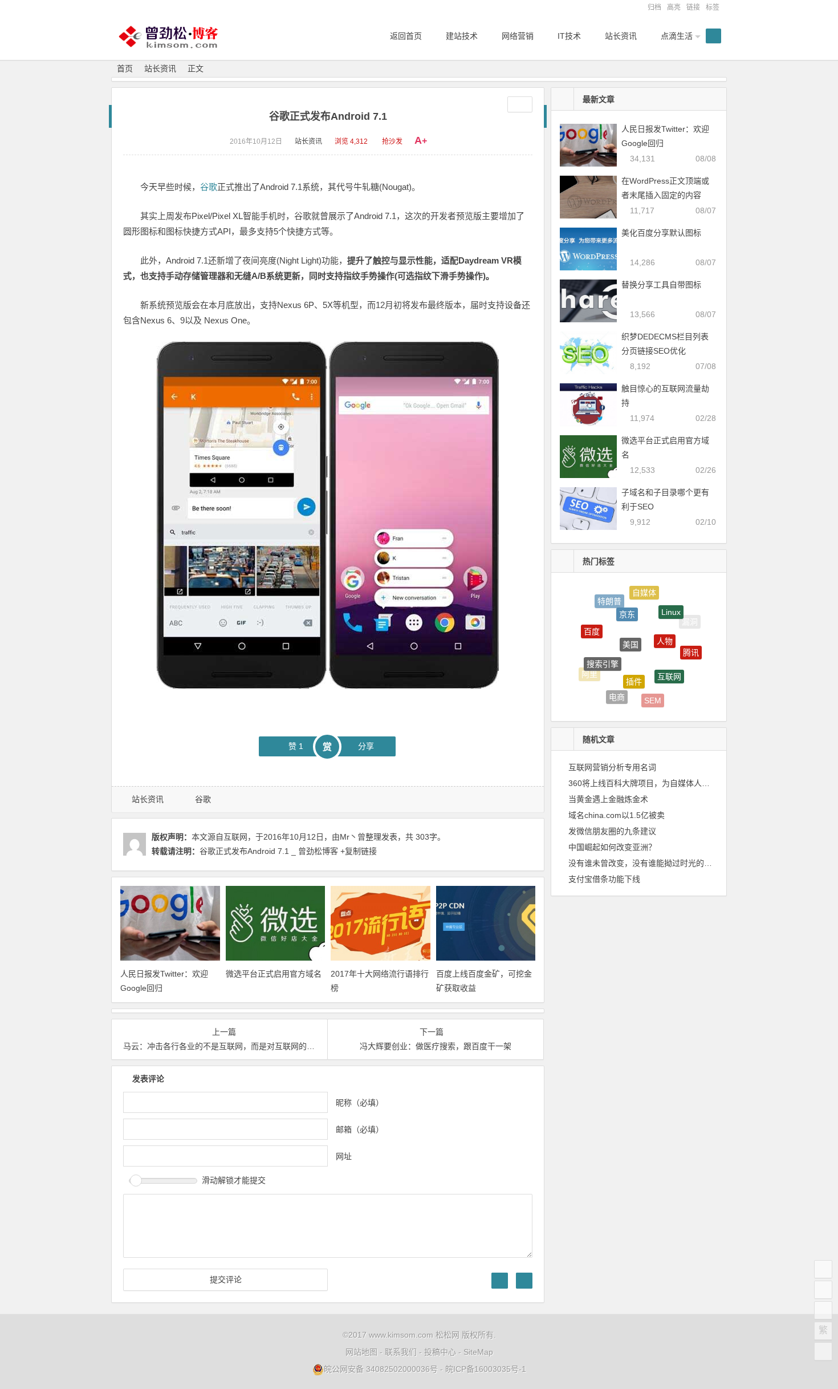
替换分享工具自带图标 (661, 284)
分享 (366, 746)
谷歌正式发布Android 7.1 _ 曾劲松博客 (269, 851)
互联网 (669, 660)
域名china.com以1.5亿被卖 (616, 815)
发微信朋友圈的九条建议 (612, 831)
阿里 (589, 669)
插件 (634, 662)
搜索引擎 (603, 648)
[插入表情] (524, 1281)
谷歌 (208, 187)
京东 (627, 600)
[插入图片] (499, 1281)
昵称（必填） (360, 1102)
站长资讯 (160, 68)
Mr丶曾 (352, 836)
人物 (665, 623)
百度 (592, 622)
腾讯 (691, 644)
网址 (344, 1156)
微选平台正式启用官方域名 (274, 973)
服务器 (682, 681)
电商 (617, 688)
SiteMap (478, 1351)
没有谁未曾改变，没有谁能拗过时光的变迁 (644, 863)
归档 (654, 7)
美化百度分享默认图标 (661, 232)
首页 (125, 68)
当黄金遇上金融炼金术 (608, 799)
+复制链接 (357, 851)
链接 (693, 7)
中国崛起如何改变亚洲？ (612, 847)
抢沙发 (392, 141)
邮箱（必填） (360, 1129)
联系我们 (401, 1351)
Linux (671, 603)
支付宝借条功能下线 (604, 879)
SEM (652, 693)
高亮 (674, 7)
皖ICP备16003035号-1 (485, 1369)
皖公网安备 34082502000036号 (381, 1369)
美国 (630, 624)
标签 (712, 7)
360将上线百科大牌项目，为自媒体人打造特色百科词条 (667, 783)
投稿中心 (440, 1351)
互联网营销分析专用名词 (612, 767)
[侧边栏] (519, 104)
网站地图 (361, 1351)
